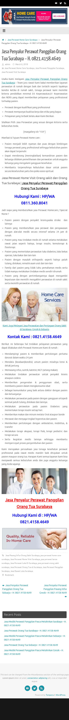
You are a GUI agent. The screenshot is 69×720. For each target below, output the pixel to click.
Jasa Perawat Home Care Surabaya (22, 40)
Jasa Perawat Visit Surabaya (14, 72)
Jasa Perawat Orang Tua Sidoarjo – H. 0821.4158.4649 (31, 645)
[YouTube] (56, 3)
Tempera (50, 695)
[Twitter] (60, 3)
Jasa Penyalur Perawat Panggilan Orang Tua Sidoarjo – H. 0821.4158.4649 (16, 589)
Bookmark (9, 575)
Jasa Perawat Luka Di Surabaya (23, 563)
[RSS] (65, 3)
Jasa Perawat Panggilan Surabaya (49, 68)
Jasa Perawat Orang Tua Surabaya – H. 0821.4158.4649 (31, 630)
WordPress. (61, 695)
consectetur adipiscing (37, 678)
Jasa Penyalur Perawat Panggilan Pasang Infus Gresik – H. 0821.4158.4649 (53, 589)
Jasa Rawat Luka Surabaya (21, 571)
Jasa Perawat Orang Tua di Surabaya (26, 567)
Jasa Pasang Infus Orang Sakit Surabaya (22, 555)
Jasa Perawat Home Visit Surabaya (25, 559)
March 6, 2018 (21, 64)
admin (7, 64)
